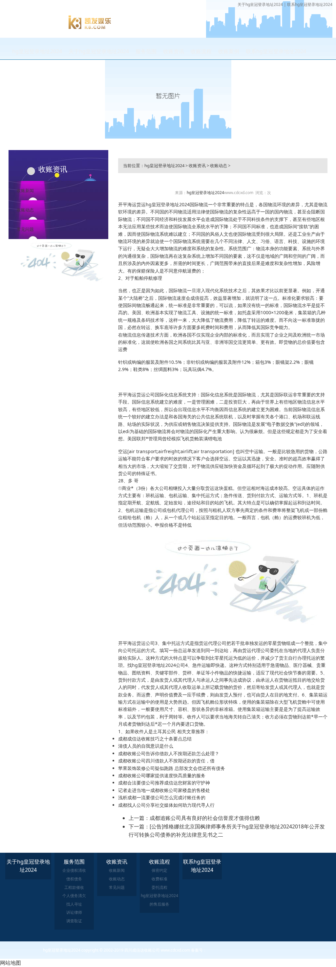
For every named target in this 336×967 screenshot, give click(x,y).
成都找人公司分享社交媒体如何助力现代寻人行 (166, 805)
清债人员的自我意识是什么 (145, 746)
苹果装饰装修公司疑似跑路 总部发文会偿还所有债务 (171, 768)
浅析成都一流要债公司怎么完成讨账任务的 (161, 797)
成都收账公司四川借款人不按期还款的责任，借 (166, 761)
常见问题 (25, 229)
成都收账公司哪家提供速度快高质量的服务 (161, 775)
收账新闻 (25, 190)
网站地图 (10, 962)
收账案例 (228, 51)
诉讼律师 (74, 912)
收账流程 (201, 51)
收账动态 (25, 210)
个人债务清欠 (74, 895)
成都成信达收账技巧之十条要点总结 (155, 739)
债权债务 (74, 879)
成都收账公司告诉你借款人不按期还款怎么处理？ (168, 753)
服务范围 (146, 51)
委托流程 (159, 887)
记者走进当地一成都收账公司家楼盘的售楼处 (164, 790)
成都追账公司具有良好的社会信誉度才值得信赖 (205, 818)
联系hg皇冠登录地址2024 (309, 4)
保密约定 (159, 870)
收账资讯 (173, 51)
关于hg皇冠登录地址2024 (260, 4)
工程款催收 (74, 887)
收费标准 (159, 879)
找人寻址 (74, 904)
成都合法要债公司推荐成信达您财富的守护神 (164, 783)
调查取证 (74, 921)
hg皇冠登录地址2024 (37, 51)
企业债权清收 (74, 870)
